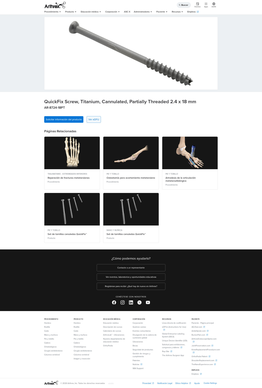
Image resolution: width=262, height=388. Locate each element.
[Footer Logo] (51, 383)
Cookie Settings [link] (210, 383)
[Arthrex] (55, 5)
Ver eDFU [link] (93, 119)
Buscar (183, 5)
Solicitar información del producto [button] (64, 119)
